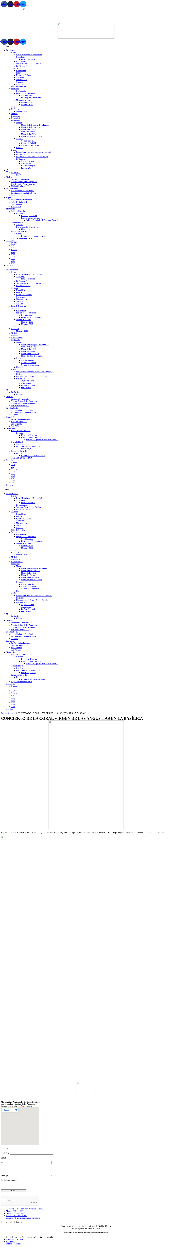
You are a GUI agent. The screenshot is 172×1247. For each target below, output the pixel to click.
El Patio (19, 175)
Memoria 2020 (22, 111)
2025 (13, 245)
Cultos (13, 107)
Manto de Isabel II (28, 129)
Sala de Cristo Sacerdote (20, 211)
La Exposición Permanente (21, 200)
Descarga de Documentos (31, 98)
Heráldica (15, 109)
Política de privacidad (28, 1180)
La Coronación (22, 61)
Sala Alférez (16, 206)
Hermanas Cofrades (24, 75)
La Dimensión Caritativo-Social (23, 193)
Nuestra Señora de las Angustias (24, 182)
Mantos (19, 123)
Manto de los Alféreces (30, 134)
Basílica (14, 150)
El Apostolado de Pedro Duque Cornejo (32, 157)
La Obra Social (12, 188)
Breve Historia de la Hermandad (29, 55)
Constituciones (27, 95)
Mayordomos (21, 80)
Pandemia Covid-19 (19, 231)
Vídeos (14, 250)
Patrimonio (15, 120)
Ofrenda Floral (17, 222)
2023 (13, 252)
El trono (19, 148)
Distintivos (15, 116)
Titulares (9, 177)
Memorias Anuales (23, 100)
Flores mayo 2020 (28, 229)
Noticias (11, 713)
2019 (13, 261)
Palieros (19, 73)
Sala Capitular (16, 204)
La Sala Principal (28, 166)
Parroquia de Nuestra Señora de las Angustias (34, 152)
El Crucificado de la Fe (20, 186)
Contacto (9, 265)
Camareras (20, 77)
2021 (13, 256)
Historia (14, 52)
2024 (13, 247)
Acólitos (19, 84)
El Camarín (20, 159)
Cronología (20, 57)
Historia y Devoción (29, 216)
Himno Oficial (17, 118)
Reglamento (21, 91)
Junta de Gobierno (18, 86)
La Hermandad (12, 50)
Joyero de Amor (27, 161)
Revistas (19, 213)
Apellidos (5, 1153)
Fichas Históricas (28, 59)
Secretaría (15, 89)
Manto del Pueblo (28, 132)
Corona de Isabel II (28, 143)
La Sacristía (15, 172)
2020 (13, 259)
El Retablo (20, 154)
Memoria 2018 (27, 102)
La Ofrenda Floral (23, 66)
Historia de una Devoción (31, 218)
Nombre (5, 1148)
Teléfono (4, 1162)
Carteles (19, 225)
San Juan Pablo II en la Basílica (28, 64)
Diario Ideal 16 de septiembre (28, 227)
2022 (13, 254)
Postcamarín (26, 168)
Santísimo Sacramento (20, 179)
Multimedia (10, 209)
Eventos (14, 243)
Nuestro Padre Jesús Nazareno (23, 184)
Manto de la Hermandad (30, 127)
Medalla (14, 114)
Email (4, 1158)
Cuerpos (14, 68)
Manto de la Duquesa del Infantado (35, 125)
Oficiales (19, 82)
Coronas (19, 138)
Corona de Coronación (30, 145)
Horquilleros (21, 70)
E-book (19, 234)
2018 (13, 263)
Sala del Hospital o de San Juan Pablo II (42, 220)
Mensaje (5, 1175)
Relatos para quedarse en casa (33, 236)
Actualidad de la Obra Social (22, 191)
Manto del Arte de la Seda (31, 136)
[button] (86, 46)
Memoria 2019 (27, 104)
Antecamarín (26, 163)
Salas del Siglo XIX (19, 202)
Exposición (10, 197)
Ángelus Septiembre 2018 (21, 238)
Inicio (3, 713)
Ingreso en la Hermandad (26, 93)
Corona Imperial (27, 141)
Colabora (14, 195)
